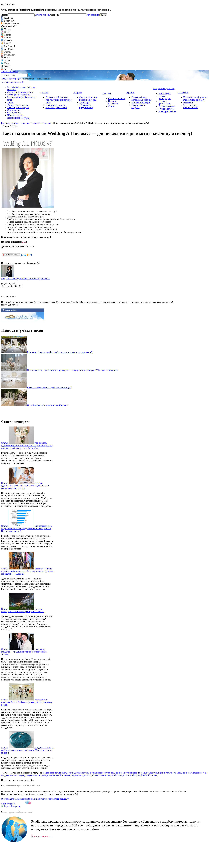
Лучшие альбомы (167, 106)
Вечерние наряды (87, 100)
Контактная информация (195, 97)
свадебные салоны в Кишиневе (86, 773)
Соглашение (21, 799)
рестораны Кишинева (113, 773)
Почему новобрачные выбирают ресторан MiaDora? (22, 610)
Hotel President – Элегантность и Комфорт (47, 405)
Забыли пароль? (43, 15)
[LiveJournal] (31, 255)
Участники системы (55, 105)
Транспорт (84, 102)
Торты (10, 102)
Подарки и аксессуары (18, 118)
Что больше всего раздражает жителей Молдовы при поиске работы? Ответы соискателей (26, 528)
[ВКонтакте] (22, 255)
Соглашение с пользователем (190, 106)
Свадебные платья (88, 97)
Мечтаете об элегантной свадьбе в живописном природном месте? (59, 352)
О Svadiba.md (7, 799)
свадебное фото (33, 775)
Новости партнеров (113, 102)
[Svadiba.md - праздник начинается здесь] (22, 321)
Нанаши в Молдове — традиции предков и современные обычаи (24, 652)
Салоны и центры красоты (20, 92)
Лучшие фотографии (165, 102)
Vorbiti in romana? (9, 71)
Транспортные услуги (18, 107)
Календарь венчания (141, 100)
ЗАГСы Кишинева (181, 773)
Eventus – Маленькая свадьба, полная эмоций (49, 387)
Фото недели (165, 93)
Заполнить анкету (41, 836)
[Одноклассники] (28, 255)
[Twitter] (25, 255)
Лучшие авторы (166, 109)
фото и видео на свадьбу (136, 773)
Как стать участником (56, 107)
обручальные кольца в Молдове (107, 775)
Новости (25, 123)
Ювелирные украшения (18, 94)
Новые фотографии (165, 97)
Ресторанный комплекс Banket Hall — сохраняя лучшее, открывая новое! (26, 702)
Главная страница (9, 123)
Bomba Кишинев (149, 775)
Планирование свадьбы (138, 106)
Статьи (111, 106)
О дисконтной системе (57, 97)
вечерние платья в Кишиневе (56, 775)
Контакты (42, 799)
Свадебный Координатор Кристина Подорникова (25, 278)
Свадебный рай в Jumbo (160, 773)
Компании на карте (140, 102)
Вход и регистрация (11, 78)
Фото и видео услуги (17, 105)
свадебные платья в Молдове (56, 773)
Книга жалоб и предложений (36, 78)
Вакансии (188, 102)
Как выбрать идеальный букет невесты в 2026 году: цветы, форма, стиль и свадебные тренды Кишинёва (27, 445)
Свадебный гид (139, 97)
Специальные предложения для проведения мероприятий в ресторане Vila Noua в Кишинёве (72, 370)
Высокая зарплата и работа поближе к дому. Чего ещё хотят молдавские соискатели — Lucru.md (27, 571)
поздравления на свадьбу (13, 775)
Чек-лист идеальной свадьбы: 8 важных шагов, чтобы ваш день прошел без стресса (25, 485)
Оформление (13, 112)
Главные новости (116, 98)
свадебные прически (81, 775)
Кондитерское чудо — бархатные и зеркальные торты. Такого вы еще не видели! (27, 750)
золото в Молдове (131, 775)
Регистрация (93, 15)
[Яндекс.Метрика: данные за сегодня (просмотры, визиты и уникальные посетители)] (10, 806)
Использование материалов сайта (17, 780)
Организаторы (14, 110)
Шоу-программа (15, 115)
